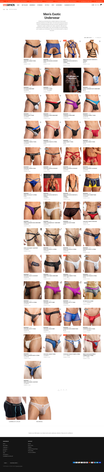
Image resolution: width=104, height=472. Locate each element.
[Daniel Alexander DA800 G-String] (33, 343)
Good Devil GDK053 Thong (89, 141)
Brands (29, 443)
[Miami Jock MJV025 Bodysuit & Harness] (72, 183)
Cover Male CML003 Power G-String (71, 354)
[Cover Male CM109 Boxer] (72, 211)
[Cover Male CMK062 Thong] (33, 130)
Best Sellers (25, 5)
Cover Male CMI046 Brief (69, 115)
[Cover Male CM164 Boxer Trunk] (72, 317)
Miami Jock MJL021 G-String (50, 249)
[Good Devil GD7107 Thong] (72, 290)
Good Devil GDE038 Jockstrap (90, 221)
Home (4, 9)
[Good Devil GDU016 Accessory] (33, 264)
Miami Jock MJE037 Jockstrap (31, 248)
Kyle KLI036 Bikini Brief (29, 88)
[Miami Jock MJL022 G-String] (72, 237)
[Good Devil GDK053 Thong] (92, 130)
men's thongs (60, 22)
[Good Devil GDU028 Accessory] (52, 156)
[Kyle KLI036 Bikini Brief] (33, 77)
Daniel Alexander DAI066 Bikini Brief (32, 222)
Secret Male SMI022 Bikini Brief (51, 275)
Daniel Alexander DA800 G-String (31, 355)
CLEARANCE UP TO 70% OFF (14, 421)
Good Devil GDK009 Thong (49, 354)
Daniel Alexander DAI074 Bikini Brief (91, 88)
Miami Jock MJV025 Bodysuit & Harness (70, 195)
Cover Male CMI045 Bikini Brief (51, 115)
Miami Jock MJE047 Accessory (90, 168)
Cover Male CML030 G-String (50, 141)
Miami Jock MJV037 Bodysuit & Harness (90, 60)
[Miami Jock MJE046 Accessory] (72, 156)
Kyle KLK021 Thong (48, 88)
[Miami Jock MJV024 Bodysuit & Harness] (52, 183)
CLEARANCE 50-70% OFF (69, 5)
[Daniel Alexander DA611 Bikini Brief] (52, 211)
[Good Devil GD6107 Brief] (52, 290)
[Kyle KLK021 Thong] (52, 77)
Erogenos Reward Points (33, 448)
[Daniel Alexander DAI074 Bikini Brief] (92, 77)
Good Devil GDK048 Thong (30, 168)
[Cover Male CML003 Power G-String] (72, 343)
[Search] (98, 5)
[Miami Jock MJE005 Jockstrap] (33, 370)
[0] (100, 5)
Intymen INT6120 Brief (88, 301)
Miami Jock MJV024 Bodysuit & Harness (51, 195)
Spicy (53, 5)
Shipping (29, 447)
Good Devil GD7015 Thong (30, 328)
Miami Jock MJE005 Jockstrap (31, 382)
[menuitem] (18, 5)
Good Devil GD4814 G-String (30, 302)
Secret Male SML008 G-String (90, 275)
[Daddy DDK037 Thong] (72, 130)
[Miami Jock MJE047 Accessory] (92, 156)
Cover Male (56, 27)
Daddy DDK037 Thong (68, 141)
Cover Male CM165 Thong (89, 328)
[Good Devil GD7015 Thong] (33, 317)
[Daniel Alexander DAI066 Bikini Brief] (33, 211)
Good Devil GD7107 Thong (69, 302)
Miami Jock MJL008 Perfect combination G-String (89, 355)
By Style (47, 5)
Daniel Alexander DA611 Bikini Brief (52, 222)
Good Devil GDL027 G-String (89, 249)
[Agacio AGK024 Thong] (33, 103)
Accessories (59, 5)
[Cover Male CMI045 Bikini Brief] (52, 103)
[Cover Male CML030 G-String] (52, 130)
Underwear (32, 5)
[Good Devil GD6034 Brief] (52, 317)
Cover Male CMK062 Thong (30, 141)
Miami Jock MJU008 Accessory (51, 60)
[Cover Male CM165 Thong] (92, 317)
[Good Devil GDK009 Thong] (52, 343)
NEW (18, 5)
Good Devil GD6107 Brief (49, 302)
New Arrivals (39, 421)
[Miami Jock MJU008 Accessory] (52, 49)
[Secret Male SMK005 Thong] (72, 264)
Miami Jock (48, 27)
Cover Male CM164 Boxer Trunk (70, 328)
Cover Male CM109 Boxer (69, 222)
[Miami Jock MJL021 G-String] (52, 237)
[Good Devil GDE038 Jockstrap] (92, 211)
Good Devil (43, 27)
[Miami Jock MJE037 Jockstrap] (33, 237)
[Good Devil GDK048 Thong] (33, 156)
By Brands (39, 5)
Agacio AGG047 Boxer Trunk (89, 194)
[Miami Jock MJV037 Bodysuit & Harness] (92, 49)
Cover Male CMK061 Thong (89, 115)
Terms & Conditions (32, 452)
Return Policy (30, 445)
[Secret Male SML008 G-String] (92, 264)
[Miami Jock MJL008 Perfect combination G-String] (92, 343)
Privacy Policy (30, 450)
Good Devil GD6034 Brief (49, 328)
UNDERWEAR (6, 441)
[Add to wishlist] (40, 41)
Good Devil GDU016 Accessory (31, 275)
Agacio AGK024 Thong (29, 115)
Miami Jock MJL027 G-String (30, 194)
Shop (7, 9)
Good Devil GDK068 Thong (30, 60)
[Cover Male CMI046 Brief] (72, 103)
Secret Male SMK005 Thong (69, 275)
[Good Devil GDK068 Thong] (33, 49)
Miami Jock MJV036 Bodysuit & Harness (70, 61)
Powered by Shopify (19, 466)
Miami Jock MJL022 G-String (69, 249)
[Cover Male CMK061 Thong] (92, 103)
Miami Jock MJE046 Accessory (70, 168)
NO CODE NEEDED (18, 1)
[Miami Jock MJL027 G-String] (33, 183)
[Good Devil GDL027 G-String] (92, 237)
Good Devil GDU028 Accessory (51, 168)
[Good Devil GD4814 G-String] (33, 290)
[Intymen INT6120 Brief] (92, 290)
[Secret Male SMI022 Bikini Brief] (52, 264)
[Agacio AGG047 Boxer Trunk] (92, 183)
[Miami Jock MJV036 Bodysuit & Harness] (72, 49)
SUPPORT (30, 441)
